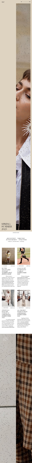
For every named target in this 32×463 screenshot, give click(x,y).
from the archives (16, 241)
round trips (22, 241)
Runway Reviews (11, 240)
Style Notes (23, 240)
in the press (10, 241)
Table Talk (21, 238)
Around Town (11, 238)
